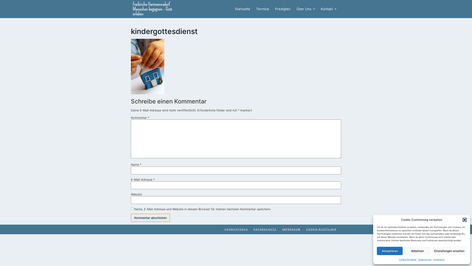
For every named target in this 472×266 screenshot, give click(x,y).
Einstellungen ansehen (449, 251)
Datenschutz (425, 259)
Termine (262, 9)
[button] (464, 220)
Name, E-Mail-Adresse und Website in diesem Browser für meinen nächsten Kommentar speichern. (202, 209)
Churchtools (236, 229)
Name (136, 164)
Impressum (439, 259)
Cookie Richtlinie (408, 259)
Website (136, 194)
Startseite (242, 9)
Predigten (283, 9)
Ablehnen (417, 251)
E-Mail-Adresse (143, 179)
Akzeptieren (390, 251)
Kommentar (140, 117)
